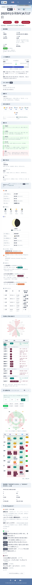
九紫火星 (5, 408)
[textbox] (15, 9)
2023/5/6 (17, 273)
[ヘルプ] (24, 9)
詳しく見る (25, 478)
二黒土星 (11, 403)
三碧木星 (16, 403)
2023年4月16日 (7, 22)
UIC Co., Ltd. (15, 583)
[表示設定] (19, 9)
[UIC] (4, 2)
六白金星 (11, 405)
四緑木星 (21, 403)
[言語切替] (12, 2)
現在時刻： (13, 25)
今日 (16, 22)
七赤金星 (16, 405)
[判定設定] (25, 390)
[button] (18, 2)
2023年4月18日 (26, 22)
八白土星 (21, 405)
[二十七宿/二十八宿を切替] (9, 169)
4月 (7, 7)
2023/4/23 (14, 265)
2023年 (3, 7)
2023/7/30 (18, 282)
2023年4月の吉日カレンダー (22, 118)
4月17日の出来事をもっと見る (16, 573)
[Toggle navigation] (29, 2)
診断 (23, 399)
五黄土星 (5, 405)
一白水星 (5, 403)
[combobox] (15, 9)
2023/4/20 (15, 251)
